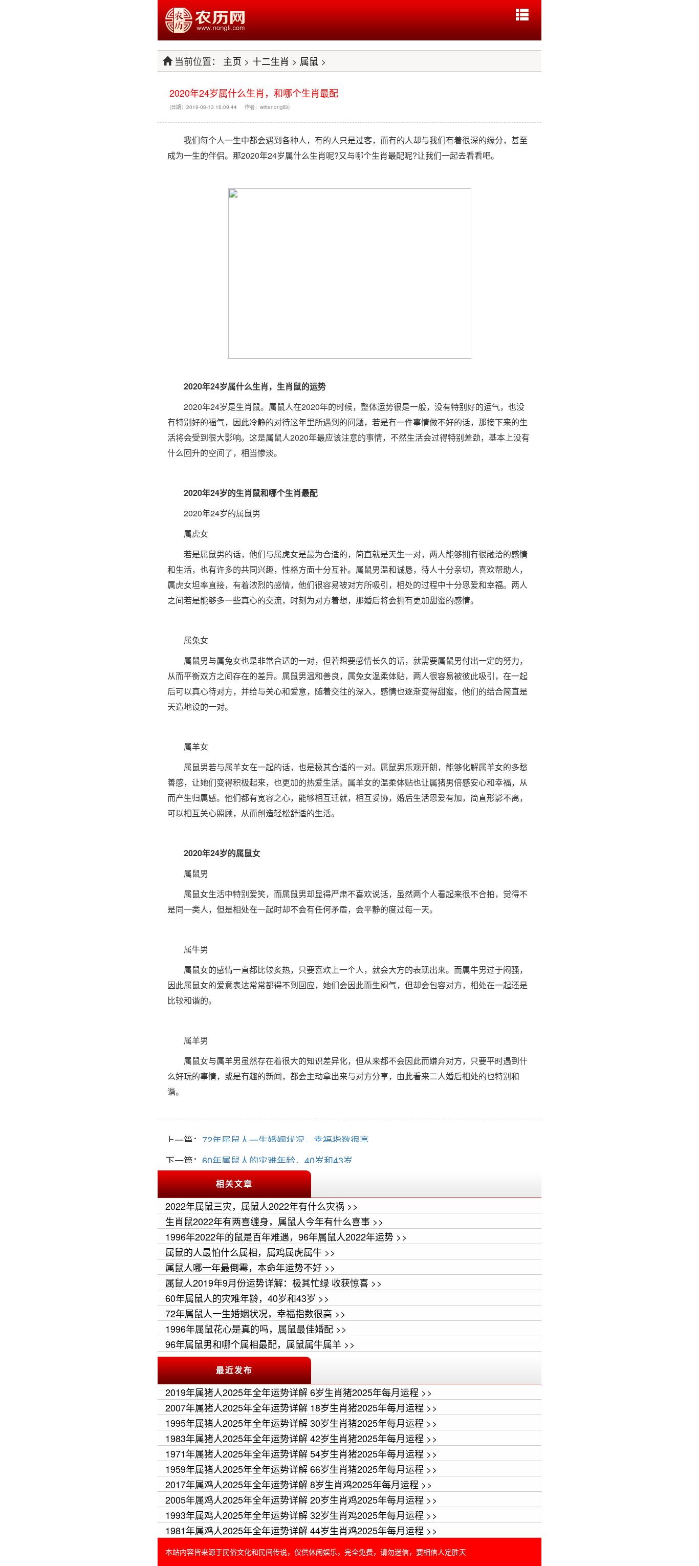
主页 (232, 61)
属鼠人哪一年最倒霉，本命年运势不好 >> (250, 1267)
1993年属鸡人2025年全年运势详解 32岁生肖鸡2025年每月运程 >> (301, 1514)
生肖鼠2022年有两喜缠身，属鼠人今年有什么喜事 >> (274, 1221)
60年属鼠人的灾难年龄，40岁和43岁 (277, 1160)
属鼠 (309, 61)
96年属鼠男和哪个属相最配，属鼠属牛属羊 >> (260, 1344)
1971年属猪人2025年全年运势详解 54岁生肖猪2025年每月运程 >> (301, 1453)
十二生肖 (270, 61)
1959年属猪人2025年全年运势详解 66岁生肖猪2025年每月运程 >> (301, 1468)
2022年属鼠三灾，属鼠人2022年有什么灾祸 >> (261, 1205)
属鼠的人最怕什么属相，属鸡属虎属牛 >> (250, 1251)
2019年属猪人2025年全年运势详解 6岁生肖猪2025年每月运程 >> (298, 1392)
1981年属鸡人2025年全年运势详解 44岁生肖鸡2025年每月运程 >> (301, 1530)
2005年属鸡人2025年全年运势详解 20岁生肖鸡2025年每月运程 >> (301, 1499)
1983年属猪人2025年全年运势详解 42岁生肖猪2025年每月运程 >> (301, 1438)
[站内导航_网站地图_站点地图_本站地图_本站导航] (522, 14)
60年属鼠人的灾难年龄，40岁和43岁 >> (247, 1297)
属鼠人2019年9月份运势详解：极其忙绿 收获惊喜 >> (273, 1282)
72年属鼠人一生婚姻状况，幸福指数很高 (285, 1139)
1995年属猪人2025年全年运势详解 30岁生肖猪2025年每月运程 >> (301, 1422)
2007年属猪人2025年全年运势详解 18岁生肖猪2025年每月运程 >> (301, 1407)
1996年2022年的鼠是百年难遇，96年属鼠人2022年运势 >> (286, 1236)
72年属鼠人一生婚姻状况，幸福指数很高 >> (255, 1313)
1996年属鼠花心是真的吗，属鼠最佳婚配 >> (256, 1328)
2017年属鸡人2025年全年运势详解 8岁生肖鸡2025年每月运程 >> (298, 1484)
